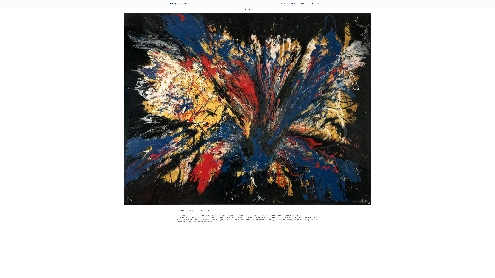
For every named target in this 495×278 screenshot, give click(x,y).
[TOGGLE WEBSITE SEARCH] (324, 3)
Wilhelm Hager (178, 4)
